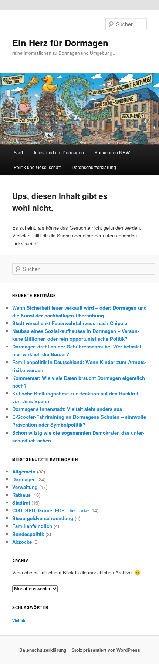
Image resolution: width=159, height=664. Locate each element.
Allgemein (23, 471)
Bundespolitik (28, 533)
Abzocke (22, 541)
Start (18, 152)
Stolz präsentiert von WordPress (106, 650)
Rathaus (21, 494)
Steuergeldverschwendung (42, 518)
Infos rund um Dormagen (59, 152)
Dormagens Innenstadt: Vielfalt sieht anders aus (67, 408)
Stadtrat (21, 502)
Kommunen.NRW (112, 152)
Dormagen (24, 479)
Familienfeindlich (32, 525)
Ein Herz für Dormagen (60, 42)
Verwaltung (25, 487)
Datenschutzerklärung (94, 167)
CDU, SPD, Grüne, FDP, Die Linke (50, 510)
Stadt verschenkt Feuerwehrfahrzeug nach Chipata (69, 323)
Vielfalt (19, 620)
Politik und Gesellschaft (37, 167)
